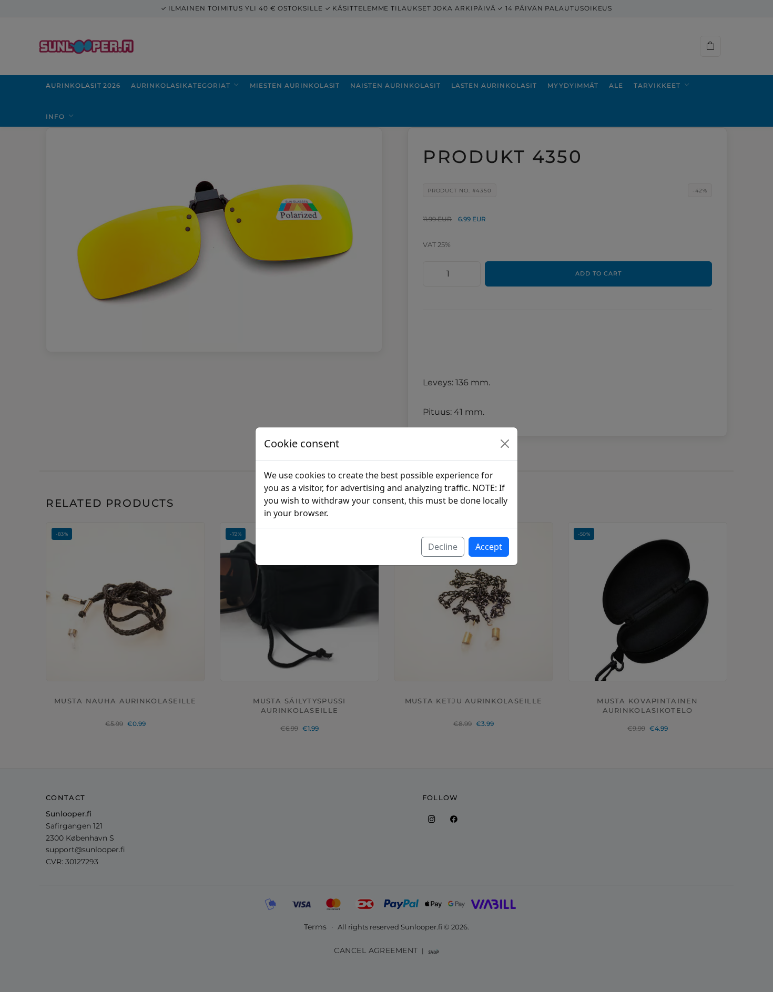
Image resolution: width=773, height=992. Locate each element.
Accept (488, 547)
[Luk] (504, 443)
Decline (442, 547)
